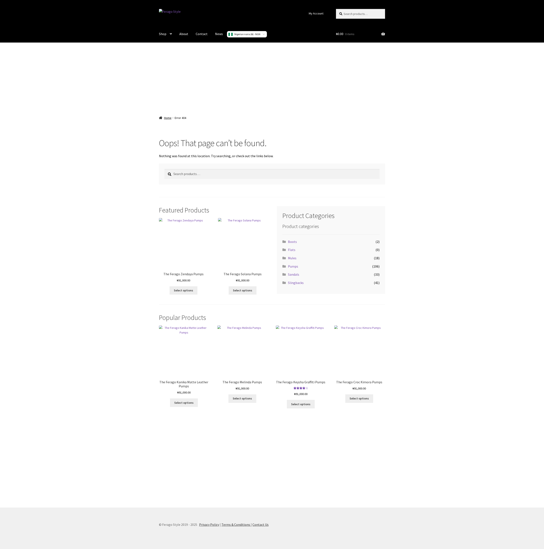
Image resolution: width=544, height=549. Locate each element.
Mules (292, 258)
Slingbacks (296, 283)
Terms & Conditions (236, 524)
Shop (162, 34)
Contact (202, 34)
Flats (291, 250)
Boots (292, 242)
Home (167, 118)
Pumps (293, 266)
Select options (183, 290)
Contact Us (260, 524)
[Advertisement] (272, 76)
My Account (316, 13)
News (219, 34)
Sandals (293, 274)
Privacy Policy (209, 524)
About (183, 34)
